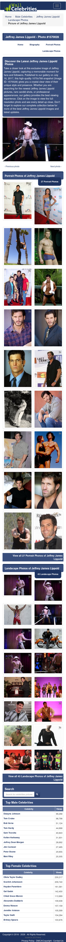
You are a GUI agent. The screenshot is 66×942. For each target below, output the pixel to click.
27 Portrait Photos (49, 181)
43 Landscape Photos (48, 574)
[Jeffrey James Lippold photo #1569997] (18, 490)
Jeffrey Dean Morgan (14, 842)
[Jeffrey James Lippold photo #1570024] (48, 590)
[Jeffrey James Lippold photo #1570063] (18, 663)
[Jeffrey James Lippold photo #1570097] (18, 687)
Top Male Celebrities (19, 802)
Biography (35, 44)
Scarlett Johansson (13, 881)
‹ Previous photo (11, 166)
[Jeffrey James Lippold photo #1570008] (18, 328)
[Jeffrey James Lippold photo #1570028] (48, 614)
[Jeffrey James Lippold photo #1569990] (48, 711)
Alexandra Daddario (13, 900)
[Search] (37, 794)
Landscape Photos (51, 51)
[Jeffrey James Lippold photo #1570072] (48, 206)
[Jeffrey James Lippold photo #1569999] (18, 531)
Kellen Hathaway (12, 837)
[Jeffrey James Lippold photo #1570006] (48, 663)
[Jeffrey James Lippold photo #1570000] (48, 409)
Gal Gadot (8, 891)
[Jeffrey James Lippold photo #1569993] (18, 614)
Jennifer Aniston (11, 910)
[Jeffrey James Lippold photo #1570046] (18, 638)
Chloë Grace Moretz (13, 895)
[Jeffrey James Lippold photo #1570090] (48, 246)
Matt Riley (8, 856)
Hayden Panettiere (12, 886)
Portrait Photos (53, 44)
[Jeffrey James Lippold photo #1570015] (18, 287)
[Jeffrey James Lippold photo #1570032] (18, 585)
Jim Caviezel (10, 846)
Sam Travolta (10, 832)
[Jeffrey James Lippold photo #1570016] (48, 368)
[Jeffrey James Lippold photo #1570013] (48, 328)
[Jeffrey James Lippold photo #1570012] (48, 287)
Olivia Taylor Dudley (13, 877)
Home (20, 44)
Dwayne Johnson (12, 813)
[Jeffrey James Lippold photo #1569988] (18, 368)
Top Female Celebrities (21, 866)
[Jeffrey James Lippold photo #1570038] (48, 760)
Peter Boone (10, 851)
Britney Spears (11, 919)
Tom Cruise (9, 818)
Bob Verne (9, 823)
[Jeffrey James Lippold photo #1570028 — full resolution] (33, 139)
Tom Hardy (9, 827)
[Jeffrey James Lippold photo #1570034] (48, 638)
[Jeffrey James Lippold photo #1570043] (18, 711)
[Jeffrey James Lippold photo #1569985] (18, 449)
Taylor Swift (9, 915)
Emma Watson (11, 905)
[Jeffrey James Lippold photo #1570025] (48, 531)
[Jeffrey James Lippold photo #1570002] (18, 735)
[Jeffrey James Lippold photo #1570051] (18, 409)
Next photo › (56, 166)
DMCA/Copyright (44, 940)
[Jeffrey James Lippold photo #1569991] (48, 449)
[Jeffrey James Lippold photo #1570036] (18, 760)
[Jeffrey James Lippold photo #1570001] (48, 490)
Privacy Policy (27, 940)
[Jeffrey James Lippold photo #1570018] (48, 687)
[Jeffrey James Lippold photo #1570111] (48, 735)
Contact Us (58, 940)
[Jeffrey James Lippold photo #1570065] (18, 246)
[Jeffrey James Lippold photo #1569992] (18, 200)
